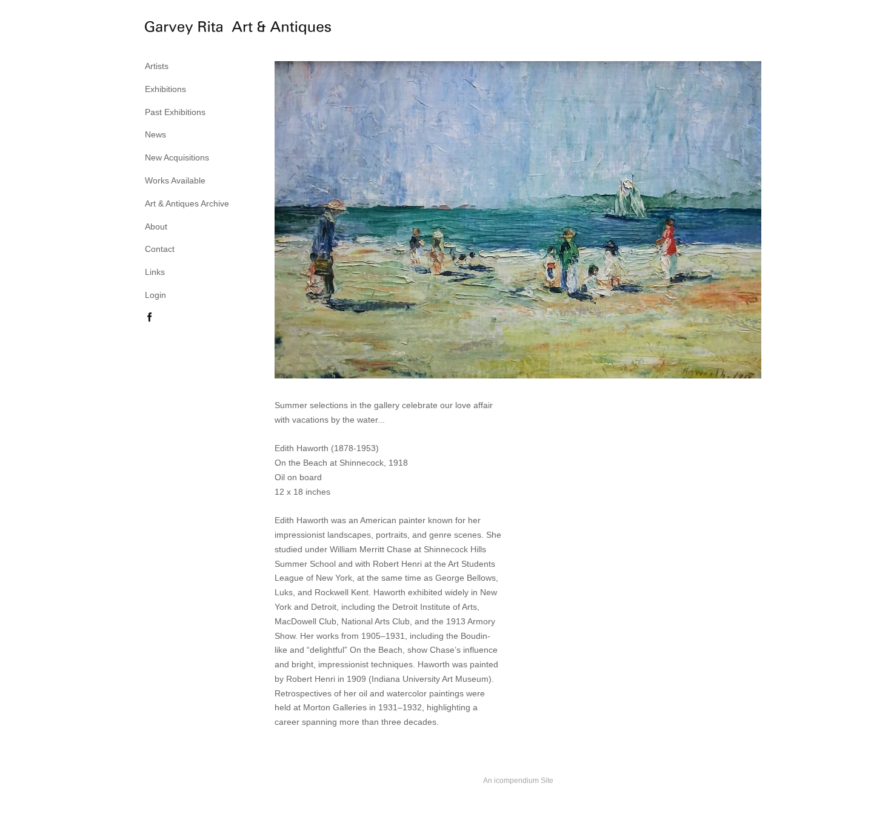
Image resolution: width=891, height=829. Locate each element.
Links (155, 272)
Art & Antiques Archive (187, 203)
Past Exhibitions (175, 112)
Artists (157, 66)
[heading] (175, 29)
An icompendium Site (518, 780)
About (156, 226)
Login (155, 295)
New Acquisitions (177, 157)
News (155, 134)
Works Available (175, 180)
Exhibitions (165, 89)
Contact (160, 249)
